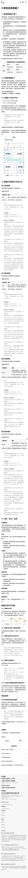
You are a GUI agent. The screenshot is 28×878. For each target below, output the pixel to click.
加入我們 (3, 827)
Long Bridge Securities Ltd (9, 864)
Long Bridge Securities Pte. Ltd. (10, 844)
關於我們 (3, 822)
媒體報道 (3, 824)
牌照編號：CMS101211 (14, 848)
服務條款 (3, 815)
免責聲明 (3, 812)
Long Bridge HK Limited (8, 833)
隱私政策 (3, 818)
